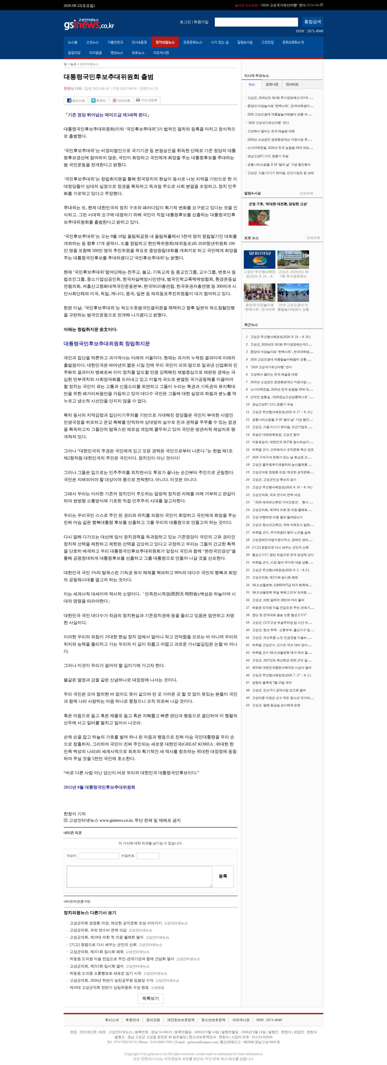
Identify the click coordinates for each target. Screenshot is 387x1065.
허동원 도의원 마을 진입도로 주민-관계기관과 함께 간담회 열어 (122, 959)
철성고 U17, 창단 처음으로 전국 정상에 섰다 (283, 555)
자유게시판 (161, 53)
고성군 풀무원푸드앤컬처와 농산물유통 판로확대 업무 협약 (293, 464)
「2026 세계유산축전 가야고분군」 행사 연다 (283, 502)
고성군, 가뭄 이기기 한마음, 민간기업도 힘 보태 (280, 173)
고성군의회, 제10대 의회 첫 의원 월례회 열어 (106, 937)
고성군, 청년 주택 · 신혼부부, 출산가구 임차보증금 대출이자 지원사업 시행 (304, 630)
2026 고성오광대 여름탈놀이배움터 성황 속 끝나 (281, 114)
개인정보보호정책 (181, 1020)
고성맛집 (267, 42)
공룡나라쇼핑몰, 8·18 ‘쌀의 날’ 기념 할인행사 (279, 164)
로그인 (185, 22)
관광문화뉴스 (192, 42)
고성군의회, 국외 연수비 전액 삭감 (98, 930)
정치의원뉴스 (165, 42)
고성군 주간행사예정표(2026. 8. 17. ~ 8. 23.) (282, 412)
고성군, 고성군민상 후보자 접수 (274, 479)
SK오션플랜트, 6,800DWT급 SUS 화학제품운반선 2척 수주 (293, 585)
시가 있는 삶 (220, 42)
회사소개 (112, 1020)
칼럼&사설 (244, 42)
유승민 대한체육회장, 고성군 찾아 (276, 435)
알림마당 (74, 53)
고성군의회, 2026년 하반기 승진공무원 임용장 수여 (111, 980)
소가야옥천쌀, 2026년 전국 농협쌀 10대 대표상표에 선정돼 (288, 148)
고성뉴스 (92, 42)
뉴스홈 (72, 42)
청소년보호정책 (213, 1020)
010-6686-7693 (162, 1042)
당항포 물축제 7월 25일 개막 (272, 682)
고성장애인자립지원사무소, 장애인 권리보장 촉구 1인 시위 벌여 (296, 540)
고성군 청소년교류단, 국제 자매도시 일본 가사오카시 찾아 (293, 525)
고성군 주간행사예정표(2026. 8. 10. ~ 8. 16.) (282, 487)
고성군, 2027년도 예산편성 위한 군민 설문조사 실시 (288, 660)
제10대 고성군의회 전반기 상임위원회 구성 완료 (109, 988)
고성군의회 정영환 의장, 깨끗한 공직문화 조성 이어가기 (116, 923)
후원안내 (132, 1020)
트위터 (101, 101)
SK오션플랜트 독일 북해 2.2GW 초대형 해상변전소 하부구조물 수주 (299, 592)
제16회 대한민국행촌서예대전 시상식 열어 (281, 668)
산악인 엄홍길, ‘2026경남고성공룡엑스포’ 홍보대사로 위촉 (291, 397)
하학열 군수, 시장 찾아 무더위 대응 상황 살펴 (283, 562)
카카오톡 (123, 101)
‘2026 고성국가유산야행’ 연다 (279, 5)
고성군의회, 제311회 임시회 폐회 (97, 952)
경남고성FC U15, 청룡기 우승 (268, 156)
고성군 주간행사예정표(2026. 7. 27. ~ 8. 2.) (281, 675)
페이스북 (78, 101)
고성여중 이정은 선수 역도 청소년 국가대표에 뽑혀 (287, 698)
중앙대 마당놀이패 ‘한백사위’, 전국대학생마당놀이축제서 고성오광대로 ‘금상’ (302, 106)
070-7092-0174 (125, 1042)
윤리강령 (153, 1020)
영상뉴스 (117, 53)
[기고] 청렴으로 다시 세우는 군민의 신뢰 (103, 945)
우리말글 (95, 53)
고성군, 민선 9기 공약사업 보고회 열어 (279, 690)
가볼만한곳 (115, 42)
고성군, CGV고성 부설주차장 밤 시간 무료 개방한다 (288, 623)
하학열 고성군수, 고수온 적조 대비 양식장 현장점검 (288, 645)
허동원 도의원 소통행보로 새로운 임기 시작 (105, 973)
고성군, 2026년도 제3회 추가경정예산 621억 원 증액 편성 (286, 98)
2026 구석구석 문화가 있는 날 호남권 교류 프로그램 (288, 457)
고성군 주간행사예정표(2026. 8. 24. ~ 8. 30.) (259, 276)
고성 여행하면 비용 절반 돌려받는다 (277, 517)
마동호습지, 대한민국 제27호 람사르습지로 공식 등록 (289, 442)
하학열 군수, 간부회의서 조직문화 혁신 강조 (283, 450)
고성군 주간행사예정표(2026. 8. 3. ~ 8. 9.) (280, 570)
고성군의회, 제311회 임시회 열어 (97, 966)
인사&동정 (139, 42)
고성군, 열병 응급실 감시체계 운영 (276, 705)
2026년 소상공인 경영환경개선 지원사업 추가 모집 (282, 139)
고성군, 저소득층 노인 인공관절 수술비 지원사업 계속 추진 (293, 638)
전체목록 (306, 193)
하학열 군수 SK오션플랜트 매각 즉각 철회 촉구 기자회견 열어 (295, 653)
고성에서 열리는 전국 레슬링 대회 (271, 131)
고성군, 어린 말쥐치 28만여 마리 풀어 (278, 600)
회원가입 (201, 22)
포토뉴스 (138, 53)
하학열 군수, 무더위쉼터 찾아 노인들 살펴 (281, 532)
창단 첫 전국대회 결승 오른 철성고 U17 (279, 615)
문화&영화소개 (293, 42)
